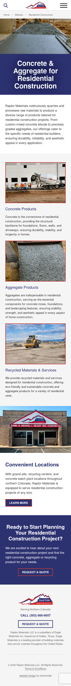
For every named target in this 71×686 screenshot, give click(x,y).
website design (27, 675)
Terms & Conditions (35, 668)
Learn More (18, 503)
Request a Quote (35, 572)
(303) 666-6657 (40, 615)
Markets (19, 14)
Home (6, 14)
